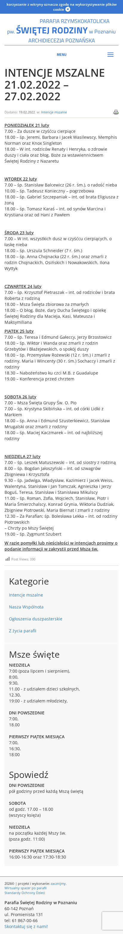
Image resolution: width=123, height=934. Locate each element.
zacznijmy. (59, 883)
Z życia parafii (22, 631)
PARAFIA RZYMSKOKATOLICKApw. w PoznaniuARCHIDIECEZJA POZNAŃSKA (61, 30)
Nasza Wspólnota (26, 607)
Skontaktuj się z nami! (26, 926)
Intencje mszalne (54, 112)
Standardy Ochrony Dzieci (24, 892)
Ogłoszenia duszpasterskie (35, 619)
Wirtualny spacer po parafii (25, 888)
